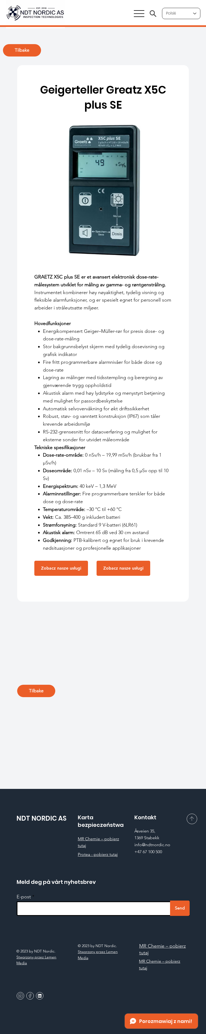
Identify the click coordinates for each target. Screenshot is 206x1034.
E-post (24, 896)
